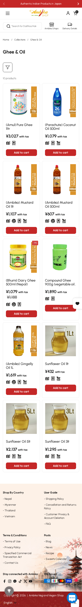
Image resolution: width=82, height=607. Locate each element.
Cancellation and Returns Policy (60, 506)
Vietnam (9, 516)
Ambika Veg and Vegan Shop (46, 595)
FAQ (47, 523)
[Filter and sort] (7, 67)
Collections (20, 39)
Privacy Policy (11, 547)
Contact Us (10, 562)
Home (6, 39)
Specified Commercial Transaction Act (17, 555)
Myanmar (9, 504)
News (48, 547)
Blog (47, 541)
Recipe (49, 553)
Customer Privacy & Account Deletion (56, 516)
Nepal (7, 498)
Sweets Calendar (55, 559)
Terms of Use (11, 541)
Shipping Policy (54, 498)
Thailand (9, 510)
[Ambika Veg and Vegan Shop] (41, 11)
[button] (75, 13)
